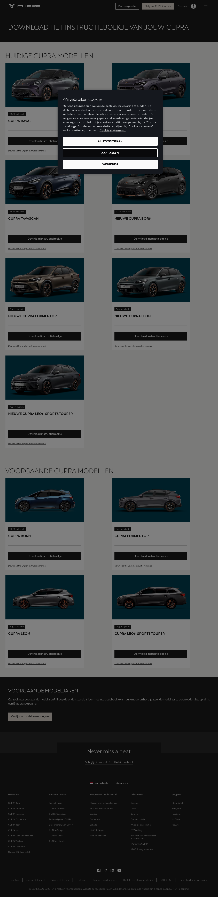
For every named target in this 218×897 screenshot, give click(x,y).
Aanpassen (110, 152)
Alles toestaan (110, 141)
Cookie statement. (113, 130)
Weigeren (110, 164)
